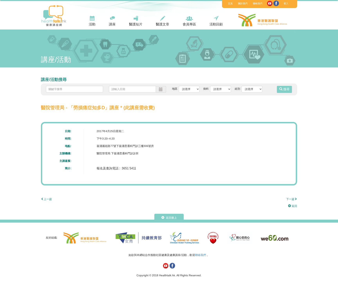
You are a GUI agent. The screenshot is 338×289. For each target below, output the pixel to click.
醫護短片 (135, 24)
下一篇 (290, 199)
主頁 (230, 3)
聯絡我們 (257, 3)
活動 (92, 24)
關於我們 (242, 3)
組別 (237, 88)
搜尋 (285, 89)
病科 (206, 88)
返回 (294, 206)
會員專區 (189, 24)
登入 (286, 3)
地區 (174, 88)
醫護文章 (162, 24)
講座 (112, 24)
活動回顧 (216, 24)
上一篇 (48, 199)
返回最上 (171, 217)
